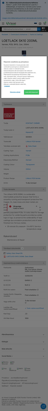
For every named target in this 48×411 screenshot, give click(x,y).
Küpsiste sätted (15, 92)
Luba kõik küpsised (31, 92)
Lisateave (7, 86)
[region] (24, 77)
